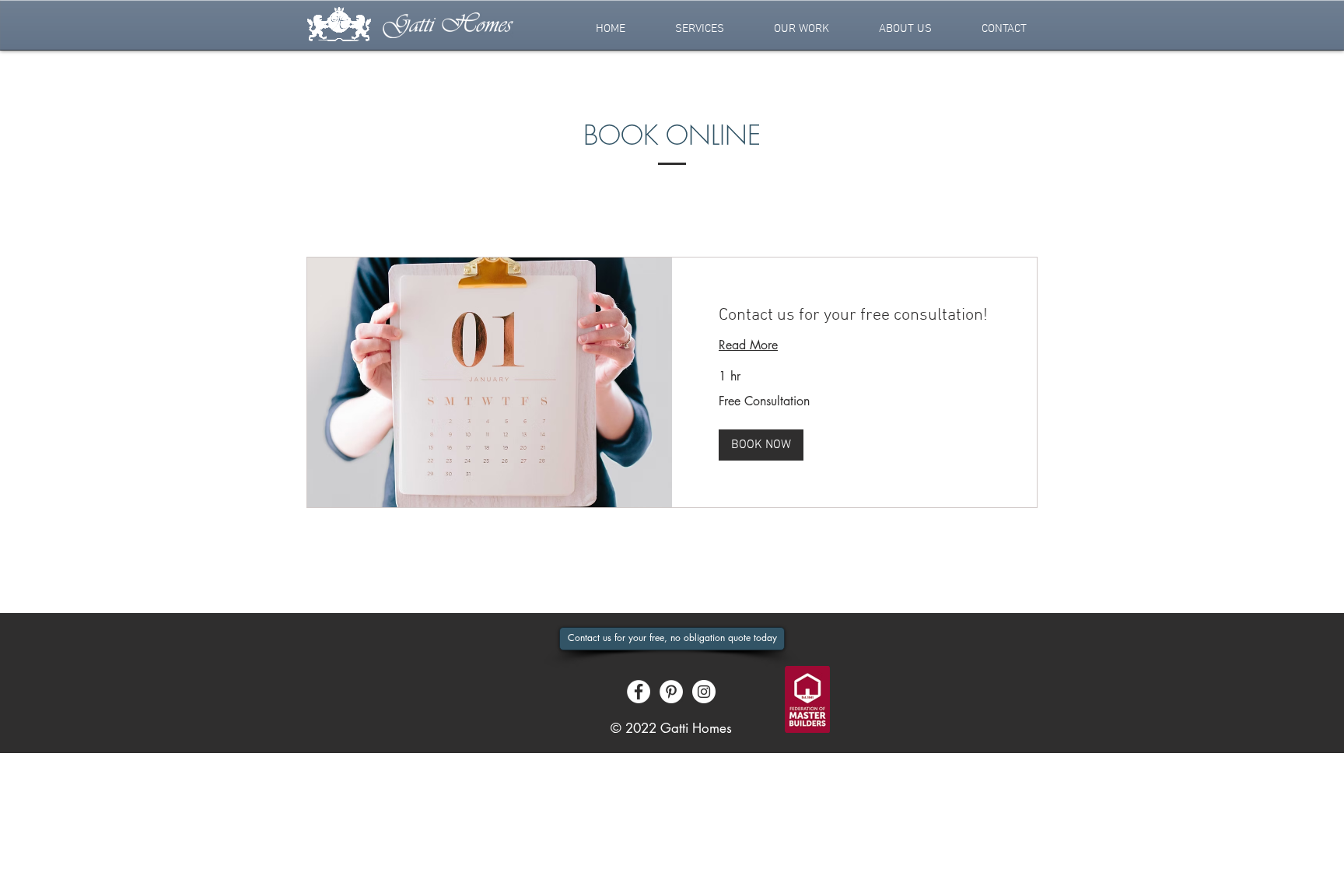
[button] (699, 28)
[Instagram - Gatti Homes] (704, 691)
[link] (854, 315)
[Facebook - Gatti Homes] (638, 691)
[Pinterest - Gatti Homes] (671, 691)
